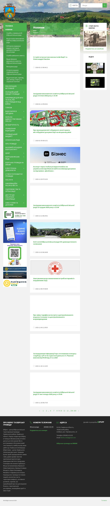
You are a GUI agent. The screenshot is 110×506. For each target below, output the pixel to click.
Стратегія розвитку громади (14, 175)
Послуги (9, 180)
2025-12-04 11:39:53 (41, 327)
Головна (36, 33)
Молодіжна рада (11, 67)
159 (71, 411)
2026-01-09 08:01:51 (41, 141)
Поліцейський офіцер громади (12, 93)
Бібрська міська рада (12, 158)
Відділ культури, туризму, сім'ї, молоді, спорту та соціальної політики (15, 80)
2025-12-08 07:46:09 (41, 289)
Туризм (8, 107)
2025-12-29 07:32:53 (41, 179)
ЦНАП (7, 153)
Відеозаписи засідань (11, 112)
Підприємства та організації (12, 190)
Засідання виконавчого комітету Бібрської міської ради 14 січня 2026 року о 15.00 (53, 95)
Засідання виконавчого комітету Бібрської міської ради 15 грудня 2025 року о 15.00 (53, 206)
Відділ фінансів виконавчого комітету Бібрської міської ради (13, 61)
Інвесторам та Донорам (11, 204)
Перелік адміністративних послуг (13, 119)
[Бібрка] (95, 87)
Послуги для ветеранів (11, 87)
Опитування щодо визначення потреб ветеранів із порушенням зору (53, 279)
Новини (8, 29)
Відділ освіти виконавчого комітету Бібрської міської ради (15, 40)
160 (75, 411)
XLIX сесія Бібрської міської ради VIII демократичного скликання (55, 243)
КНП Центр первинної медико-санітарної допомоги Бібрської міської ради (13, 49)
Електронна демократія (10, 169)
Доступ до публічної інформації (10, 197)
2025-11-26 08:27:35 (41, 403)
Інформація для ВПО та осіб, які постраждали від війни (14, 101)
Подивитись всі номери (38, 430)
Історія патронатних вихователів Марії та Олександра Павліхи (50, 58)
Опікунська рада (12, 140)
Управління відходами (10, 129)
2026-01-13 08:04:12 (41, 67)
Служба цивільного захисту (15, 55)
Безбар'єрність (12, 125)
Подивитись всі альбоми (95, 49)
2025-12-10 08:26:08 (41, 252)
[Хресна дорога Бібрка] (95, 73)
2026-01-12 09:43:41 (41, 104)
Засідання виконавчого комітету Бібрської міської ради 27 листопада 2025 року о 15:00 (53, 393)
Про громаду (11, 144)
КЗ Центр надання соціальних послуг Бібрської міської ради (13, 72)
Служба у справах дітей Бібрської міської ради (14, 34)
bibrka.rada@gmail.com (68, 438)
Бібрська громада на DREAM (14, 163)
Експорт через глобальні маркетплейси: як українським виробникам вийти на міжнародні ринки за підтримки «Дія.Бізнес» (54, 169)
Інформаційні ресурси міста (11, 184)
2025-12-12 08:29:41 (41, 216)
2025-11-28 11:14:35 (41, 366)
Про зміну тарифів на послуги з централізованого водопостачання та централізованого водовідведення (53, 317)
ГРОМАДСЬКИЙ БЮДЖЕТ (11, 135)
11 (64, 411)
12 (67, 411)
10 (61, 411)
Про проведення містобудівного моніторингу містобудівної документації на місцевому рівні (52, 131)
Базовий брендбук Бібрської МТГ (13, 148)
